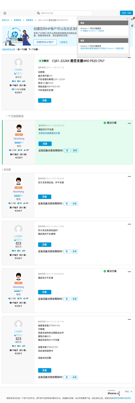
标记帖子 (18, 92)
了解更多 (63, 42)
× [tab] (127, 18)
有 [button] (67, 150)
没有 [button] (75, 150)
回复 (44, 100)
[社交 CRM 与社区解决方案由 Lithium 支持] (114, 392)
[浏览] (4, 13)
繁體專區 (17, 20)
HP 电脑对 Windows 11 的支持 (92, 31)
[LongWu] (18, 62)
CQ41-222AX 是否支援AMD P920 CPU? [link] (53, 20)
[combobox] (63, 13)
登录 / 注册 (126, 13)
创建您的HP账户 (45, 42)
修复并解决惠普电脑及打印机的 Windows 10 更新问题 (102, 48)
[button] (129, 58)
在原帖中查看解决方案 (49, 133)
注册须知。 (127, 398)
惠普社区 (5, 20)
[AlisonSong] (19, 128)
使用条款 (117, 398)
